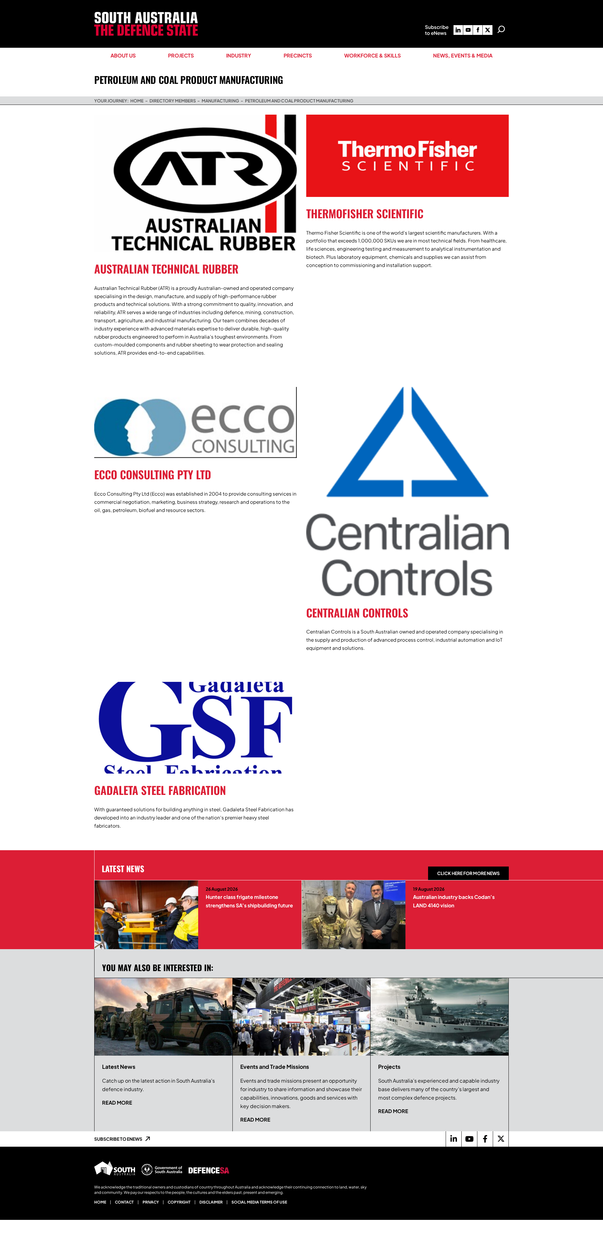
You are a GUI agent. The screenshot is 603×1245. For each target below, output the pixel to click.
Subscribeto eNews (436, 29)
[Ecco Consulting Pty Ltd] (195, 422)
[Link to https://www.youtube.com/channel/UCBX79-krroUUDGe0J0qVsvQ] (469, 1139)
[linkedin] (458, 30)
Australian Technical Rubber (166, 268)
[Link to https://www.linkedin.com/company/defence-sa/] (453, 1139)
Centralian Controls (357, 612)
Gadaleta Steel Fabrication (160, 790)
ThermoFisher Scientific (364, 213)
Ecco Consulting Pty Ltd (152, 474)
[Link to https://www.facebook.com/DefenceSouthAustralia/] (485, 1139)
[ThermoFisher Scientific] (407, 156)
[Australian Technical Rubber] (195, 183)
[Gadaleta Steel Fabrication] (195, 728)
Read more (117, 1102)
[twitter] (487, 30)
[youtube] (468, 30)
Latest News (123, 868)
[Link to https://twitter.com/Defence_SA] (500, 1139)
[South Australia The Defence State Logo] (146, 14)
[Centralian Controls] (407, 491)
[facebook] (477, 30)
